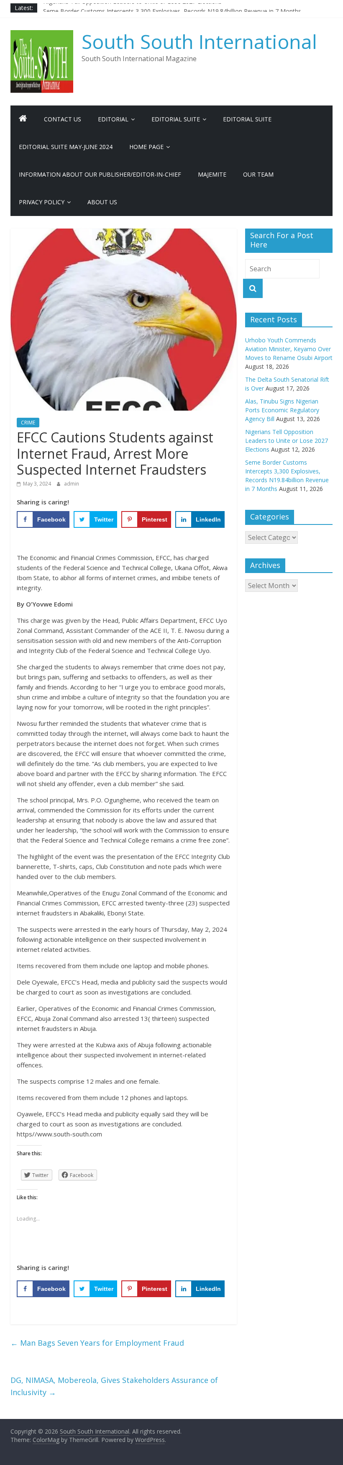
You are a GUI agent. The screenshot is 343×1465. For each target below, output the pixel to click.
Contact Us (62, 119)
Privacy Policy (41, 202)
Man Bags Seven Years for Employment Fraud (97, 1343)
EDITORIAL (113, 119)
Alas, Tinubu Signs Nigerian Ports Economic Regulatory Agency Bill (282, 410)
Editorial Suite (247, 119)
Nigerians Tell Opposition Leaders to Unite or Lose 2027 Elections (132, 8)
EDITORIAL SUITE (175, 119)
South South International (199, 41)
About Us (102, 202)
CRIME (28, 422)
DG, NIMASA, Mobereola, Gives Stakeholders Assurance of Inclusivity (115, 1386)
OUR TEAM (258, 174)
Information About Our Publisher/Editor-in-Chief (100, 174)
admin (71, 483)
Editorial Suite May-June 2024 (66, 147)
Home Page (146, 147)
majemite (212, 174)
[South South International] (23, 119)
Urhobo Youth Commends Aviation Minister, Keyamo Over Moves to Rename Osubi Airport (289, 349)
